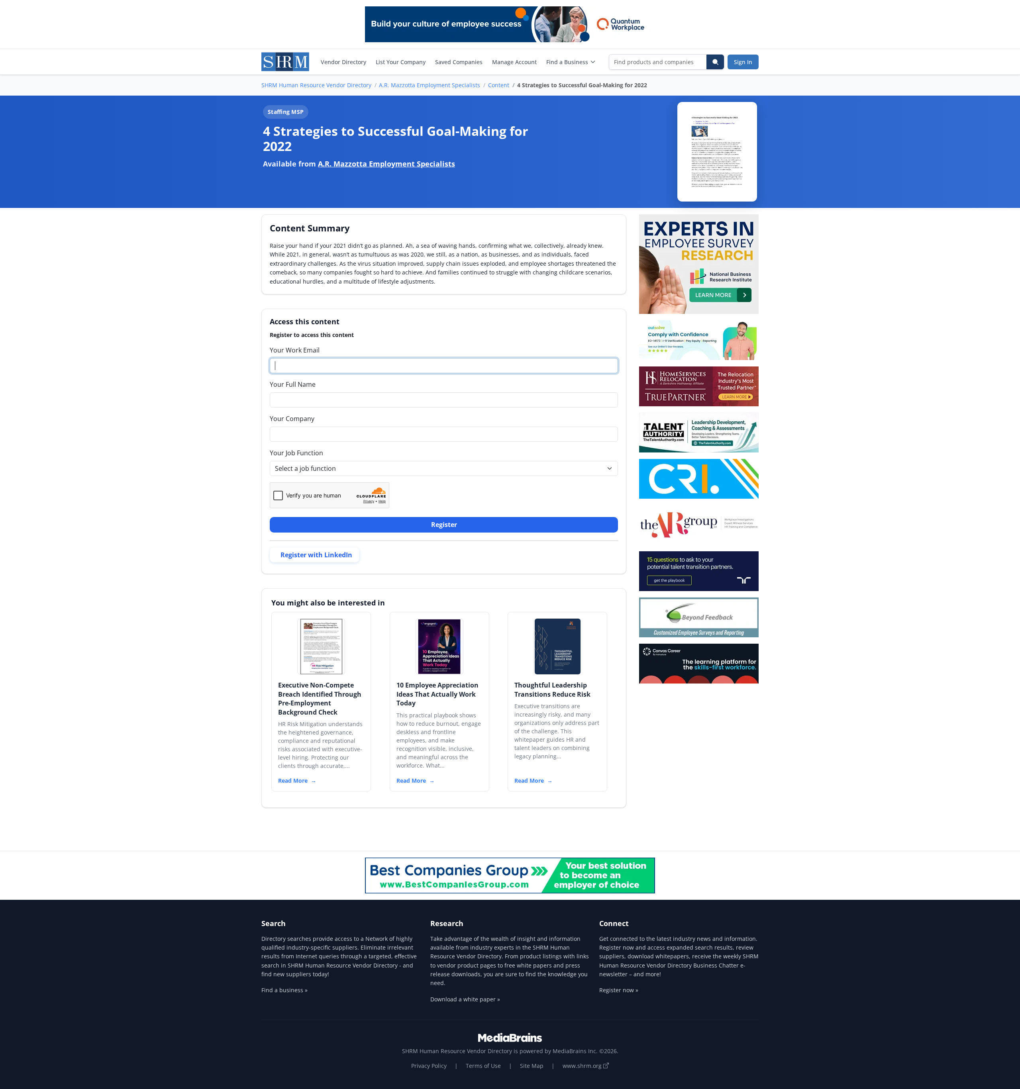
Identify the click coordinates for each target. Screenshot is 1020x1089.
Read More (293, 780)
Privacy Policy (429, 1065)
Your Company (292, 418)
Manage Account (514, 62)
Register (444, 524)
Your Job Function (296, 453)
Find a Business (567, 62)
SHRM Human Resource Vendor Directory (316, 85)
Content (498, 85)
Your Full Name (293, 384)
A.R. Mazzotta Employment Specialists (429, 85)
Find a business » (284, 990)
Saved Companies (459, 62)
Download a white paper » (465, 999)
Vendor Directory (343, 62)
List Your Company (401, 62)
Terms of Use (483, 1065)
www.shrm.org (583, 1065)
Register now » (618, 990)
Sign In (743, 62)
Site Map (531, 1065)
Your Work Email (295, 350)
